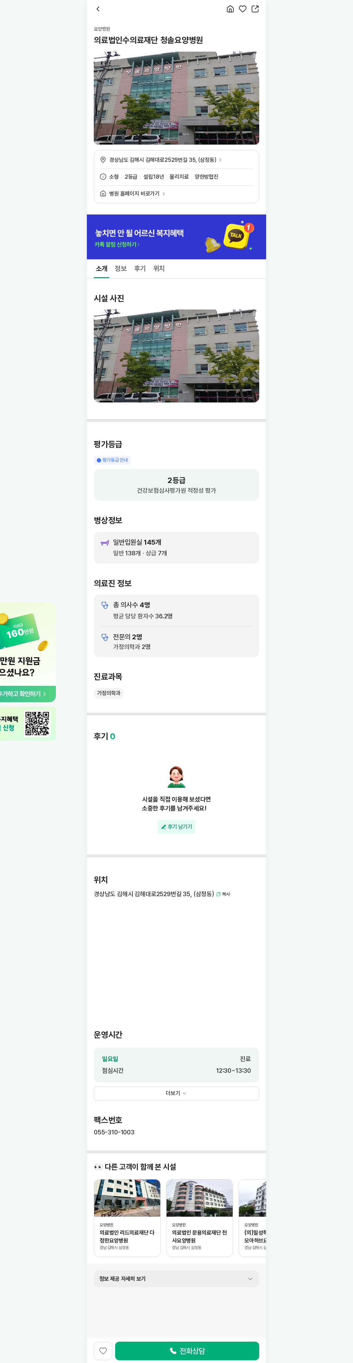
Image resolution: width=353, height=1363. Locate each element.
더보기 (173, 1093)
